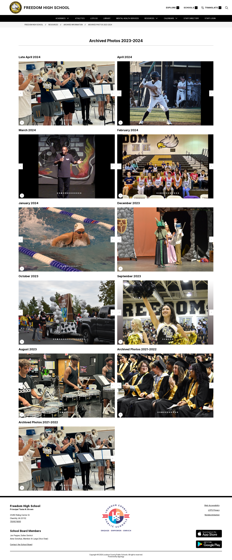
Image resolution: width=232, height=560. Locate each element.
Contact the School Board (21, 544)
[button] (60, 120)
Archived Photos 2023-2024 (100, 25)
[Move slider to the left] (21, 93)
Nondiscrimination (212, 515)
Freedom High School (34, 25)
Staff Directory (191, 18)
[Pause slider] (22, 123)
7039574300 (15, 521)
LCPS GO (94, 18)
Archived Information (73, 25)
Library (106, 18)
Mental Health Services (127, 18)
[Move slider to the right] (113, 93)
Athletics (80, 18)
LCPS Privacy (214, 510)
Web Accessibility (212, 505)
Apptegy (121, 557)
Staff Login (210, 18)
